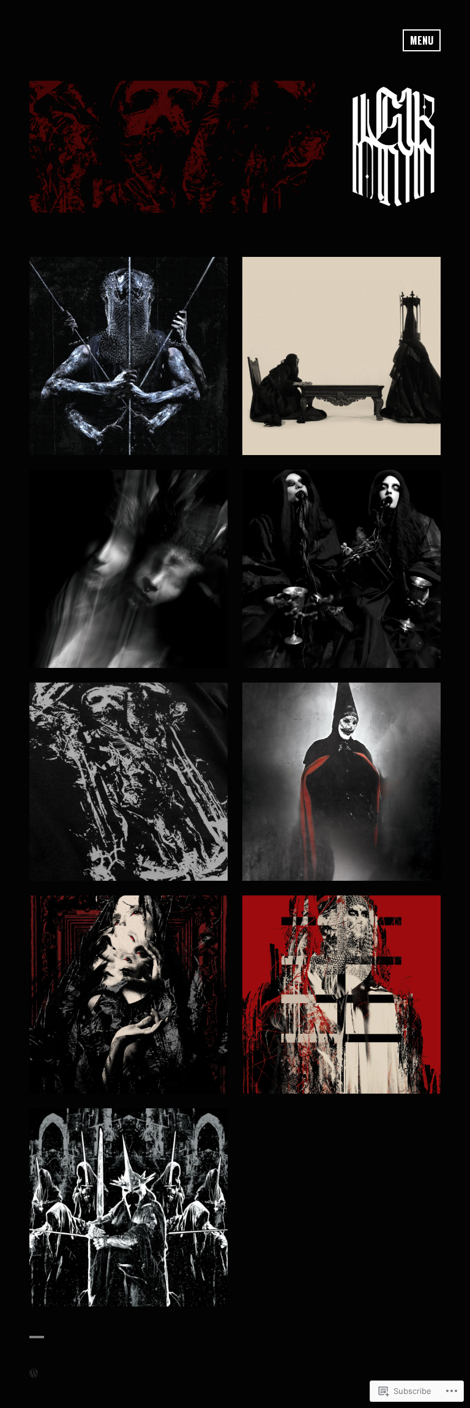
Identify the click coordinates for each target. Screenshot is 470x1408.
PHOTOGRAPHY (129, 569)
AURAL (342, 994)
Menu (421, 40)
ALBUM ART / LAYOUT (341, 569)
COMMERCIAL (128, 1207)
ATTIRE (128, 782)
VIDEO (341, 356)
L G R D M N (128, 356)
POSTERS (129, 994)
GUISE (342, 782)
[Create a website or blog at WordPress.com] (33, 1373)
